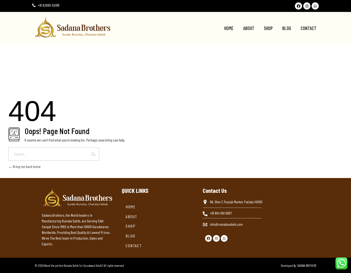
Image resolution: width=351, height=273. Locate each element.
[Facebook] (298, 6)
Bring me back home (26, 166)
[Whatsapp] (315, 6)
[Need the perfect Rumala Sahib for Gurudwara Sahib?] (98, 27)
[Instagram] (306, 6)
